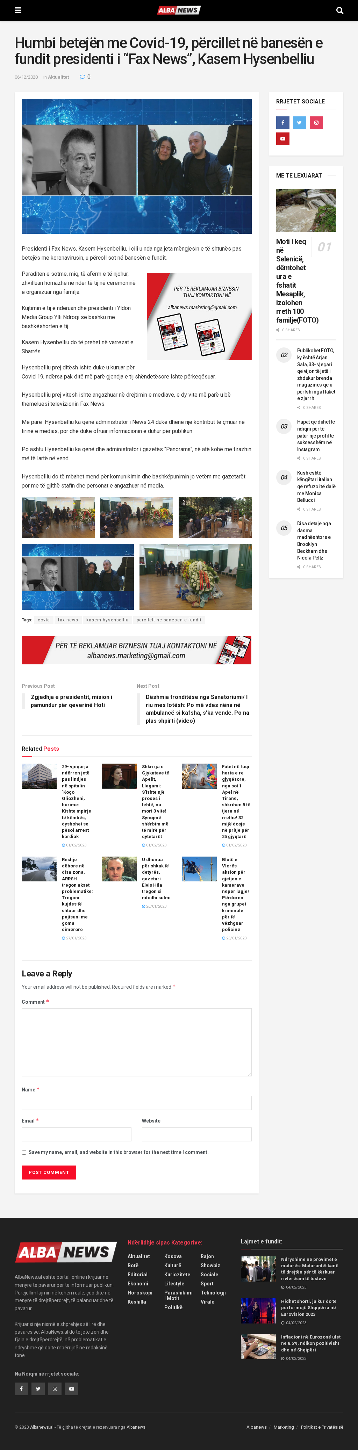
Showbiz (210, 1265)
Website (151, 1121)
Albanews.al (41, 1427)
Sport (207, 1283)
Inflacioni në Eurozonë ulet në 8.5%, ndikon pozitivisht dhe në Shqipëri (311, 1343)
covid (44, 620)
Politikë (173, 1307)
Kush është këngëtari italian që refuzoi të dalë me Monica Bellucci (316, 486)
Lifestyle (174, 1283)
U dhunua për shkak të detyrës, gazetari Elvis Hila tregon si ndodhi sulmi (156, 878)
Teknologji (213, 1293)
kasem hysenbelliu (107, 620)
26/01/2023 (155, 906)
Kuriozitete (177, 1274)
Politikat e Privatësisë (322, 1427)
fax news (68, 620)
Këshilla (137, 1302)
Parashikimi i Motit (178, 1295)
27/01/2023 (75, 938)
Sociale (209, 1274)
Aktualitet (58, 77)
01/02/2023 (75, 845)
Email (30, 1120)
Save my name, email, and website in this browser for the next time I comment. (119, 1152)
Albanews (256, 1427)
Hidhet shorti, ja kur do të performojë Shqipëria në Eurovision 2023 (309, 1307)
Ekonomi (138, 1283)
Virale (207, 1302)
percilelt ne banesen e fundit (169, 620)
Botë (133, 1265)
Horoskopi (140, 1293)
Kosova (173, 1256)
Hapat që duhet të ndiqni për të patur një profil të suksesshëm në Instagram (316, 435)
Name (31, 1089)
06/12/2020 (26, 77)
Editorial (138, 1274)
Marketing (284, 1427)
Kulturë (172, 1265)
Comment (35, 1001)
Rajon (207, 1256)
